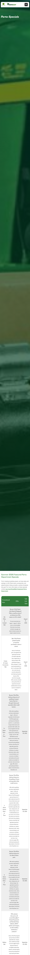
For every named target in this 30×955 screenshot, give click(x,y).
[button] (26, 4)
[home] (12, 4)
